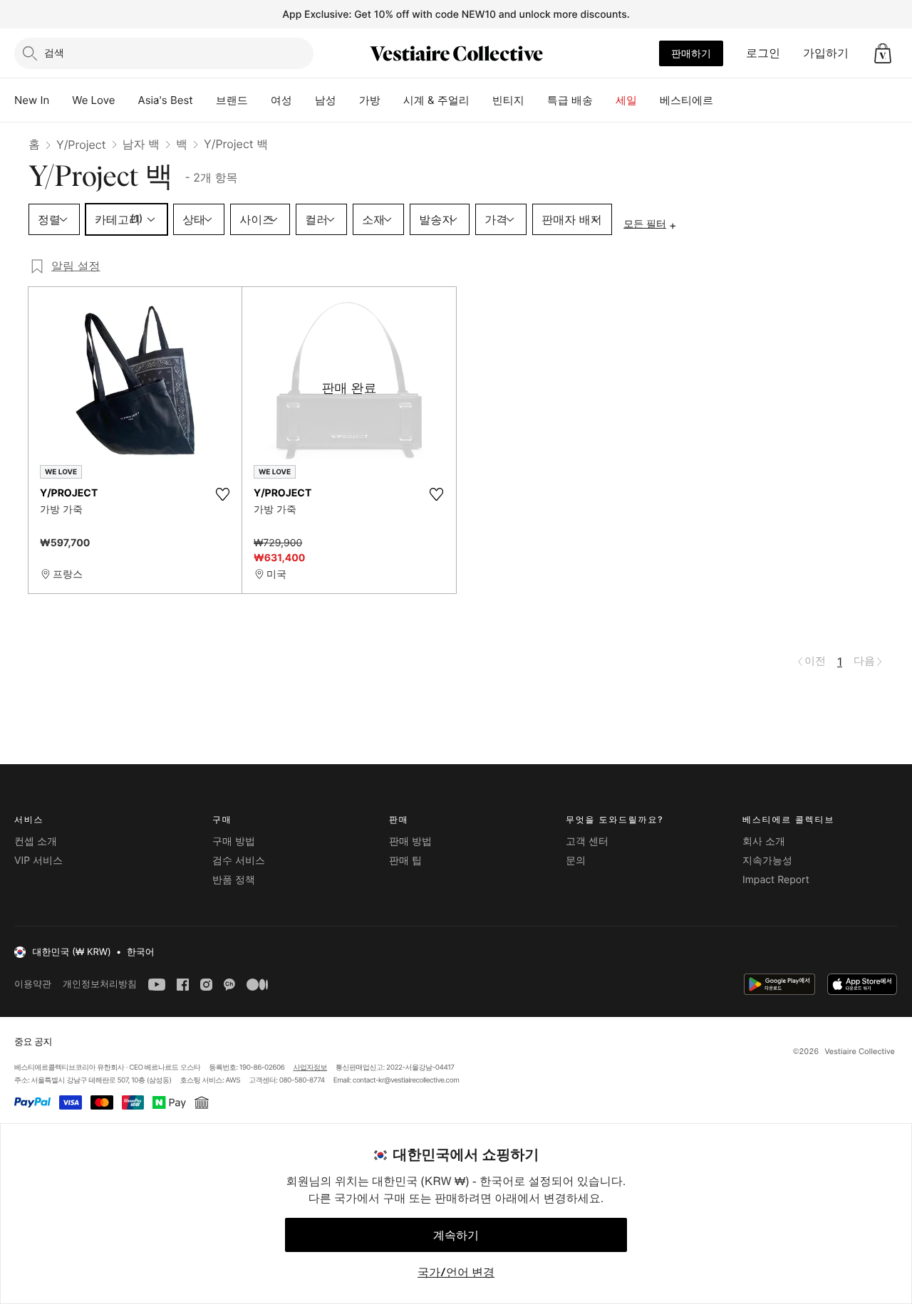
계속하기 (456, 1234)
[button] (883, 53)
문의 (576, 861)
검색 (54, 52)
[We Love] (127, 100)
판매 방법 (410, 841)
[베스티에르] (724, 100)
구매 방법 (233, 841)
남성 (325, 100)
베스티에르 (686, 100)
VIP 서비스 (38, 861)
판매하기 (691, 53)
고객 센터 (587, 841)
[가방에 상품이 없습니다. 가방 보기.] (883, 53)
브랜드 (232, 100)
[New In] (60, 100)
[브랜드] (259, 100)
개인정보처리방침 (100, 984)
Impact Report (775, 880)
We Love (93, 100)
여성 (281, 100)
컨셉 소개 (35, 841)
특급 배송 (570, 100)
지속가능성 (767, 861)
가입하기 (826, 53)
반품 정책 (233, 880)
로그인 (763, 53)
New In (31, 100)
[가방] (392, 100)
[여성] (303, 100)
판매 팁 (405, 861)
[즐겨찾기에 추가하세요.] (222, 494)
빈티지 (508, 100)
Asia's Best (165, 100)
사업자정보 (311, 1067)
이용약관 (32, 984)
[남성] (347, 100)
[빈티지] (536, 100)
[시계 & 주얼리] (481, 100)
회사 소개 (763, 841)
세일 (626, 100)
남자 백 (141, 144)
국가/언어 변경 (456, 1271)
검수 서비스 (238, 861)
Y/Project (81, 144)
